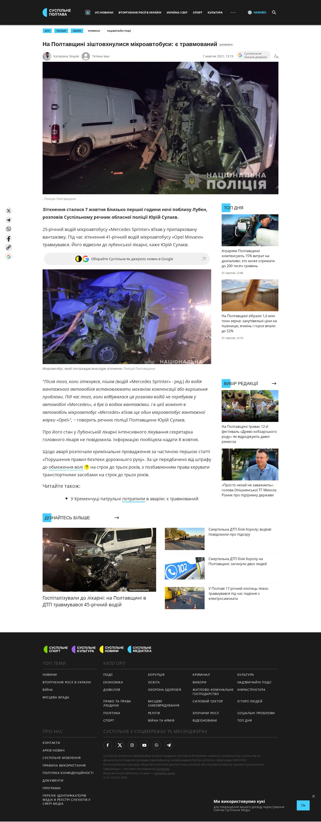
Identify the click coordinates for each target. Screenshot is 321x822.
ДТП (47, 30)
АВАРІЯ (77, 30)
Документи (53, 780)
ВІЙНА (48, 690)
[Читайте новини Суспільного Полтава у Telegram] (168, 745)
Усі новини (104, 12)
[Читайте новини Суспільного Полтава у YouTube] (144, 745)
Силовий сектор (208, 701)
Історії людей (249, 701)
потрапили (133, 499)
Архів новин (54, 750)
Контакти (51, 743)
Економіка (113, 682)
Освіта (154, 682)
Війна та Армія (161, 720)
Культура (215, 12)
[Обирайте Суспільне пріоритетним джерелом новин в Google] (8, 256)
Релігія (154, 713)
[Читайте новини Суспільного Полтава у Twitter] (120, 745)
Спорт (197, 12)
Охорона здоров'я (164, 690)
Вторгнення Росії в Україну (140, 12)
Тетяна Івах (100, 56)
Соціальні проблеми (256, 713)
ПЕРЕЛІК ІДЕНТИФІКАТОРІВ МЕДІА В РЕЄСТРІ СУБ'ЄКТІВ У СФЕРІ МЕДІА (67, 799)
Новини (50, 674)
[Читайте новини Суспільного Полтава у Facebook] (107, 745)
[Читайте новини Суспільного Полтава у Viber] (156, 745)
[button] (8, 211)
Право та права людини (117, 703)
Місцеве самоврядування (163, 703)
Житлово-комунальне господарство (213, 692)
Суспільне (162, 769)
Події (108, 674)
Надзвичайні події (119, 30)
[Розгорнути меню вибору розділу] (87, 12)
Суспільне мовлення (62, 758)
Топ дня (244, 720)
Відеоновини (205, 720)
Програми (52, 788)
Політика (111, 713)
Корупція (156, 674)
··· (233, 12)
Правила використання (64, 765)
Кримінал (94, 30)
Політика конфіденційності (68, 773)
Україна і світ (177, 12)
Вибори (199, 682)
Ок (303, 805)
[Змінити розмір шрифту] (276, 56)
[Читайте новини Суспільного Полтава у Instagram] (132, 745)
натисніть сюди (164, 773)
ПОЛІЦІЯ (61, 30)
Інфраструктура (251, 690)
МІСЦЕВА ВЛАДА (56, 697)
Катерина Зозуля (66, 56)
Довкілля (111, 690)
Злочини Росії (206, 713)
